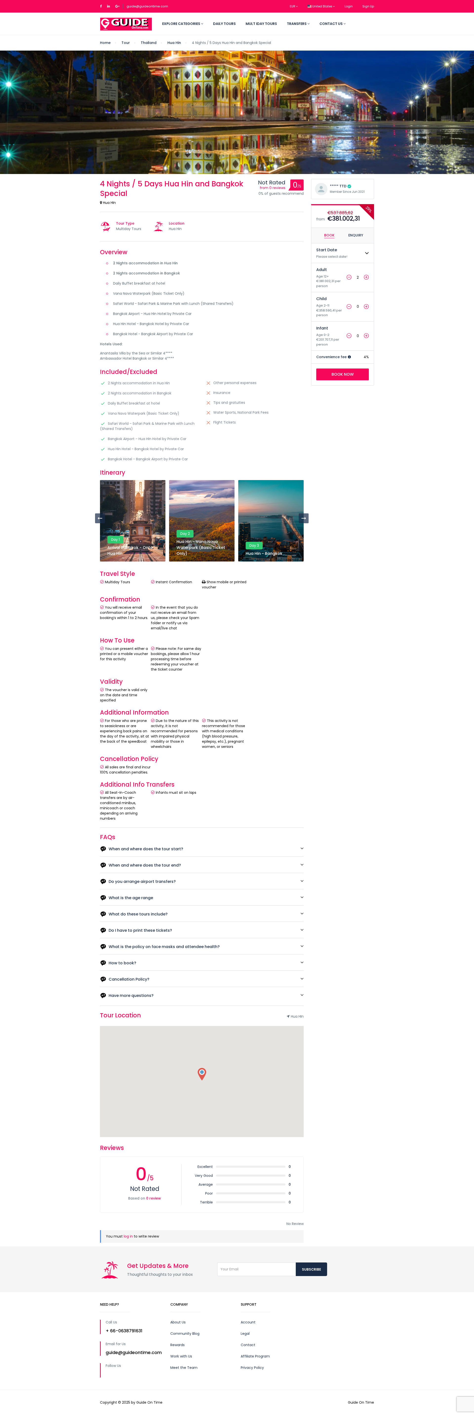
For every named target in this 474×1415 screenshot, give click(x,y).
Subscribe (311, 1269)
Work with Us (181, 1356)
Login (349, 6)
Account (248, 1322)
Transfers (297, 23)
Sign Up (368, 6)
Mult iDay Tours (261, 23)
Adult (321, 269)
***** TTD (338, 186)
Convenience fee (332, 356)
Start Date (326, 250)
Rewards (177, 1344)
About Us (178, 1322)
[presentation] (100, 518)
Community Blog (184, 1333)
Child (321, 299)
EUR (293, 6)
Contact (248, 1344)
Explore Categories (181, 23)
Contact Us (331, 23)
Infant (322, 328)
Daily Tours (224, 23)
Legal (245, 1333)
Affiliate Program (255, 1356)
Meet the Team (184, 1367)
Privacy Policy (252, 1367)
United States (322, 6)
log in (128, 1236)
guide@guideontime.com (147, 6)
